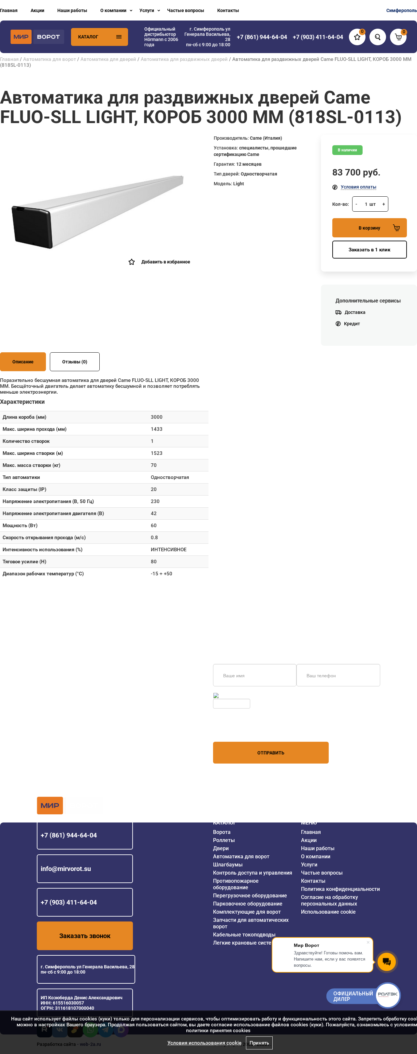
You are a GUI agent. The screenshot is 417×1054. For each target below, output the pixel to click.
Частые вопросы (185, 10)
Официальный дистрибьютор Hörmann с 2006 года (161, 36)
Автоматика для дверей (108, 59)
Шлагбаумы (228, 865)
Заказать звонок (84, 936)
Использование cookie (328, 912)
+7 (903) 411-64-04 (69, 902)
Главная (9, 10)
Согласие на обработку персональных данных (329, 900)
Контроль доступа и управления (252, 873)
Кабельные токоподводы (244, 935)
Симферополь (401, 10)
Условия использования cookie (204, 1043)
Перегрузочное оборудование (250, 895)
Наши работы (72, 10)
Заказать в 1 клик (369, 250)
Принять (259, 1043)
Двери (221, 848)
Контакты (228, 10)
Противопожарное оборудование (236, 884)
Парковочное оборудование (247, 904)
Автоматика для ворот (49, 59)
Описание (23, 361)
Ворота (222, 832)
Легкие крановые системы (246, 943)
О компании (113, 10)
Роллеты (224, 840)
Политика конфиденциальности (340, 889)
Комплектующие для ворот (247, 912)
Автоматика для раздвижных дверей (184, 59)
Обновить (230, 695)
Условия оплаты (358, 187)
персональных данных (237, 729)
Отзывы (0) (74, 361)
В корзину (369, 228)
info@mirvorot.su (66, 869)
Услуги (146, 10)
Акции (37, 10)
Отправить (270, 752)
